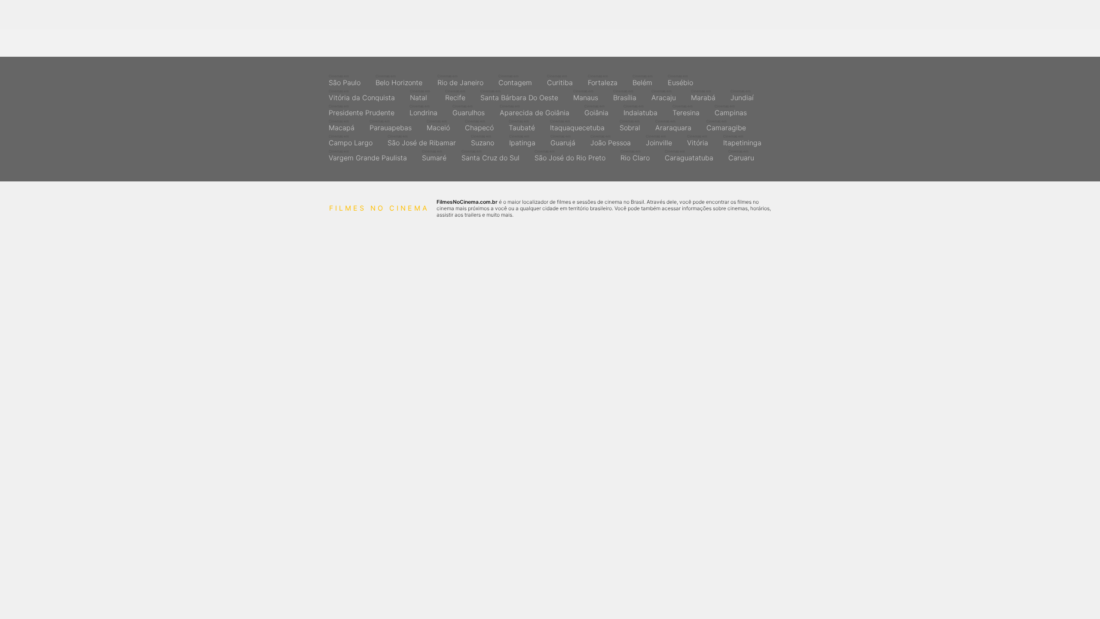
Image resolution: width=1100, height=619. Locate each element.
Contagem (515, 80)
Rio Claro (635, 155)
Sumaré (434, 155)
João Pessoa (610, 140)
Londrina (423, 110)
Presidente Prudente (361, 110)
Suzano (482, 140)
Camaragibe (726, 125)
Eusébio (680, 80)
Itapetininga (742, 140)
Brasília (624, 95)
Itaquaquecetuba (577, 125)
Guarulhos (468, 110)
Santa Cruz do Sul (490, 155)
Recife (455, 95)
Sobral (630, 125)
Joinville (659, 140)
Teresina (686, 110)
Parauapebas (391, 125)
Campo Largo (351, 140)
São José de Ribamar (422, 140)
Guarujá (562, 140)
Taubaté (522, 125)
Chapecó (479, 125)
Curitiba (560, 80)
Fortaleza (602, 80)
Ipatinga (522, 140)
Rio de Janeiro (460, 80)
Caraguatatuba (689, 155)
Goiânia (596, 110)
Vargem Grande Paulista (368, 155)
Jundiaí (742, 95)
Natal (420, 95)
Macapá (341, 125)
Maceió (438, 125)
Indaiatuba (640, 110)
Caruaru (741, 155)
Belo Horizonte (399, 80)
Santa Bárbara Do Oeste (519, 95)
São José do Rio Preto (570, 155)
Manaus (585, 95)
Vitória (697, 140)
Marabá (703, 95)
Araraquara (673, 125)
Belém (642, 80)
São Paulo (345, 80)
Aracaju (663, 95)
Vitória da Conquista (362, 95)
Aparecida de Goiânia (534, 110)
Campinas (731, 110)
